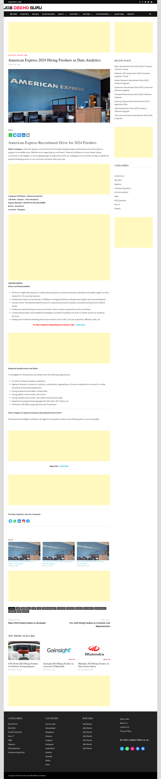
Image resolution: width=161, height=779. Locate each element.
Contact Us (124, 727)
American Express (49, 608)
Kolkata (48, 752)
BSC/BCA (35, 14)
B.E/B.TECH (24, 14)
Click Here (80, 324)
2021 (28, 608)
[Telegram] (148, 2)
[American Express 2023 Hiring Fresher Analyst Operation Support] (59, 551)
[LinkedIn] (145, 2)
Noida (47, 760)
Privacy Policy (125, 731)
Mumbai (48, 756)
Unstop (25, 611)
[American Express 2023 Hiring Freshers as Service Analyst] (93, 551)
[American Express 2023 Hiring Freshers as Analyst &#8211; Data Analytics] (24, 551)
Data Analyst (88, 608)
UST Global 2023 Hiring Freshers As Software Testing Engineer (23, 665)
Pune (47, 764)
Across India (50, 724)
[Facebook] (140, 2)
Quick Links (119, 14)
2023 (39, 608)
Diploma (117, 184)
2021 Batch (87, 740)
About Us (123, 723)
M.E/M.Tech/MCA (48, 14)
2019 (17, 608)
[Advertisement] (59, 37)
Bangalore (49, 732)
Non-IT (117, 204)
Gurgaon (12, 611)
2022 (33, 608)
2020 (23, 608)
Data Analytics (100, 608)
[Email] (151, 2)
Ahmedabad (50, 728)
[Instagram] (142, 2)
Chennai (48, 736)
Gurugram (49, 744)
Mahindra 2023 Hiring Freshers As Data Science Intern (93, 665)
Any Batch (61, 608)
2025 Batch (87, 724)
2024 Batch (87, 728)
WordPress (35, 775)
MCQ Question (120, 200)
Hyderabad (49, 748)
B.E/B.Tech (70, 608)
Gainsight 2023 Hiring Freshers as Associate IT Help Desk (58, 665)
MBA (25, 55)
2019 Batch (87, 748)
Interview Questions (122, 188)
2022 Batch (87, 736)
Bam (44, 775)
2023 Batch (87, 732)
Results (130, 14)
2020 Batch (87, 744)
